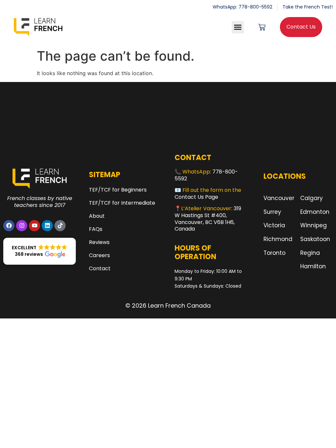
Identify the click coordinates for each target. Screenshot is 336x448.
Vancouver (278, 198)
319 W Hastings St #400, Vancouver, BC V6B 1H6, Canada (208, 219)
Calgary (311, 198)
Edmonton (314, 212)
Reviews (99, 242)
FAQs (95, 229)
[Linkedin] (47, 225)
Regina (310, 253)
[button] (238, 27)
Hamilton (313, 266)
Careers (99, 255)
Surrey (272, 212)
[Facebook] (8, 225)
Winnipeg (313, 225)
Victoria (274, 225)
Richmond (277, 239)
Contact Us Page (196, 197)
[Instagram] (21, 225)
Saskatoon (315, 239)
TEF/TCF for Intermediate (122, 203)
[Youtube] (34, 225)
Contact (100, 268)
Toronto (274, 253)
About (97, 216)
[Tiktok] (60, 225)
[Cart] (261, 27)
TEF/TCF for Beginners (118, 189)
